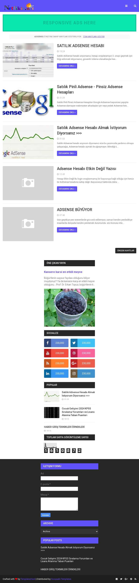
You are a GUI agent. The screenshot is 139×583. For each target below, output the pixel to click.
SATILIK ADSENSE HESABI (80, 46)
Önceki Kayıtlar (125, 250)
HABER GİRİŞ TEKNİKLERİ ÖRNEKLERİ (64, 427)
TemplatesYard (28, 579)
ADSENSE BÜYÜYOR (74, 209)
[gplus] (126, 579)
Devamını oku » (67, 66)
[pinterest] (131, 579)
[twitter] (121, 579)
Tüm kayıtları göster (93, 37)
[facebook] (116, 579)
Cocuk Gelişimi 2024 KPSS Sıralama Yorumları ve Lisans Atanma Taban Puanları (78, 412)
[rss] (135, 579)
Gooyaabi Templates (61, 579)
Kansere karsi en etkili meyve (63, 272)
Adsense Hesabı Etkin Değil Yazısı (86, 168)
